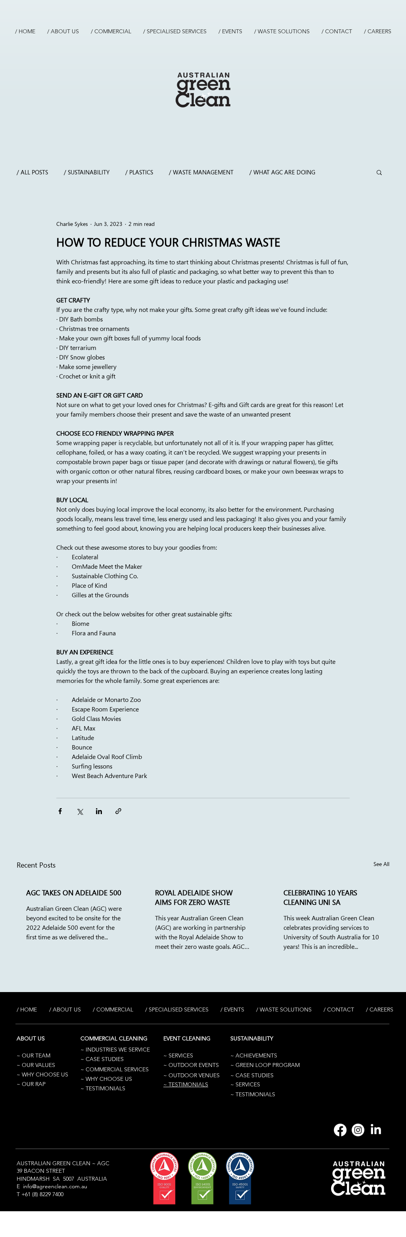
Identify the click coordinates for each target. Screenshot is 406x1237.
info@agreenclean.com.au (55, 1186)
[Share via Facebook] (60, 811)
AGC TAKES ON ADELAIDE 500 (73, 892)
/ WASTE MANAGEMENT (201, 172)
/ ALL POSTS (32, 172)
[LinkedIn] (376, 1130)
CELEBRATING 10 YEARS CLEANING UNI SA (320, 897)
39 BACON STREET (41, 1170)
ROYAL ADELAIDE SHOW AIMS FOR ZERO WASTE (194, 897)
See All (381, 864)
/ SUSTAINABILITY (86, 172)
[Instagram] (358, 1130)
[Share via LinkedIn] (99, 811)
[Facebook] (340, 1130)
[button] (379, 172)
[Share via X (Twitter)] (79, 811)
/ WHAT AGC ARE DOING (282, 172)
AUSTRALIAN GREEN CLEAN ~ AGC (63, 1163)
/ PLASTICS (139, 172)
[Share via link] (118, 811)
